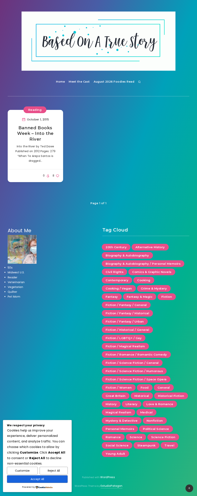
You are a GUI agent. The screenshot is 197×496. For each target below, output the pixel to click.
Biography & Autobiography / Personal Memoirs (143, 263)
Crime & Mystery (154, 288)
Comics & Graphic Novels (151, 272)
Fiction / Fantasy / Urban (125, 321)
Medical (146, 412)
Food (145, 387)
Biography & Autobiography (127, 255)
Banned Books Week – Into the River (35, 133)
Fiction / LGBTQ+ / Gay (124, 338)
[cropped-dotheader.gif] (98, 41)
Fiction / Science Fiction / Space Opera (136, 379)
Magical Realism (118, 412)
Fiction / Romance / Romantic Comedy (136, 354)
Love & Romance (159, 404)
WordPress (107, 477)
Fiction (166, 297)
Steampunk (146, 445)
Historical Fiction (171, 396)
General (164, 387)
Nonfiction (155, 420)
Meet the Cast (79, 81)
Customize (22, 471)
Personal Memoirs (120, 429)
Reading (35, 110)
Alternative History (150, 247)
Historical (141, 396)
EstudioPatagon (111, 486)
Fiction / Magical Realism (125, 346)
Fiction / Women (119, 387)
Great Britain (116, 396)
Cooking (143, 280)
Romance (113, 437)
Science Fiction (163, 437)
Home (60, 81)
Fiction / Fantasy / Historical (127, 313)
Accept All (37, 479)
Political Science (156, 429)
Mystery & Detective (122, 420)
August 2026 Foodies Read (114, 81)
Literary (132, 404)
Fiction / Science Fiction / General (132, 363)
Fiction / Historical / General (127, 330)
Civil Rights (114, 272)
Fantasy (112, 297)
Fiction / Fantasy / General (126, 305)
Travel (169, 445)
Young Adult (115, 453)
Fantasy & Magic (140, 297)
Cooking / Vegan (119, 288)
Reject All (54, 471)
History (111, 404)
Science (136, 437)
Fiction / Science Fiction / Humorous (134, 371)
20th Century (116, 247)
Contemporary (117, 280)
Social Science (117, 445)
